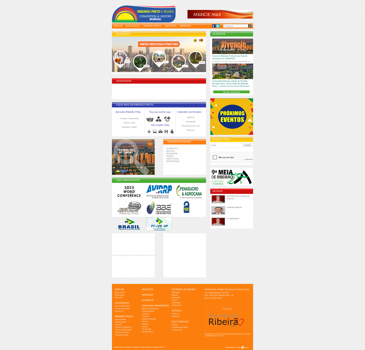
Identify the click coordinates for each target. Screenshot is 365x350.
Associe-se (119, 311)
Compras (145, 316)
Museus (145, 322)
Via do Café (146, 329)
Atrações (118, 325)
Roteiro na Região (179, 142)
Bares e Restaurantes (150, 309)
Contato (175, 325)
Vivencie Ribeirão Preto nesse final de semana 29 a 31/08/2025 (229, 57)
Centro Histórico (148, 311)
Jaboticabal (172, 159)
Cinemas (145, 314)
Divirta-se (175, 314)
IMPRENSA (185, 26)
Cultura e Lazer (129, 123)
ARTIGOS (177, 310)
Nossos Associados (122, 306)
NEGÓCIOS (171, 26)
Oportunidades (120, 322)
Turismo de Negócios (123, 327)
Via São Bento (147, 332)
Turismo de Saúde (122, 332)
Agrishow (190, 117)
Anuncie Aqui (177, 330)
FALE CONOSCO (121, 31)
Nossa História (120, 320)
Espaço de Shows (149, 319)
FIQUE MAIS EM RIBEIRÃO (155, 305)
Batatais (170, 151)
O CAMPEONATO (233, 219)
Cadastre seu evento (180, 327)
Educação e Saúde (129, 127)
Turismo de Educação (123, 330)
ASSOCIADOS (133, 26)
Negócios (175, 316)
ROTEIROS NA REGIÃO (183, 289)
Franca (170, 156)
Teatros (145, 327)
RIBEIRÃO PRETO (152, 26)
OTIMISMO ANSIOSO (234, 207)
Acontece (218, 34)
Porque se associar (122, 309)
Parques (145, 324)
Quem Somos (120, 292)
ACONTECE (148, 300)
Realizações (119, 295)
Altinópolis (172, 148)
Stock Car (190, 130)
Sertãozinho (173, 161)
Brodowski (172, 154)
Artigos (217, 191)
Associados (123, 81)
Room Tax (119, 298)
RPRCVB (117, 26)
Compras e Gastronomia (129, 119)
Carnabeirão (191, 122)
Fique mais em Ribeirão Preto (134, 105)
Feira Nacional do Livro (191, 126)
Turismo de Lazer (121, 335)
